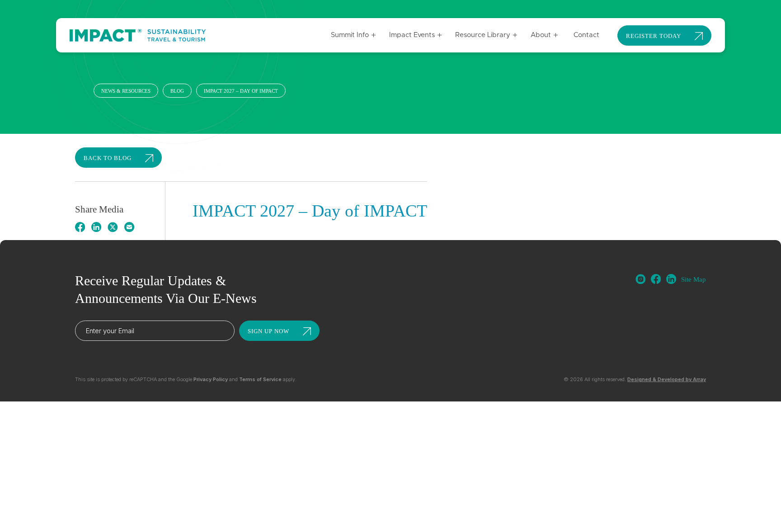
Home (82, 91)
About (541, 35)
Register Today (653, 36)
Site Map (693, 279)
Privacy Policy (210, 379)
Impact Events (412, 35)
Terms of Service (260, 379)
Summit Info (350, 35)
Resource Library (482, 35)
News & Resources (126, 91)
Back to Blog (108, 158)
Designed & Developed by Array (666, 379)
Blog (177, 91)
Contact (586, 35)
